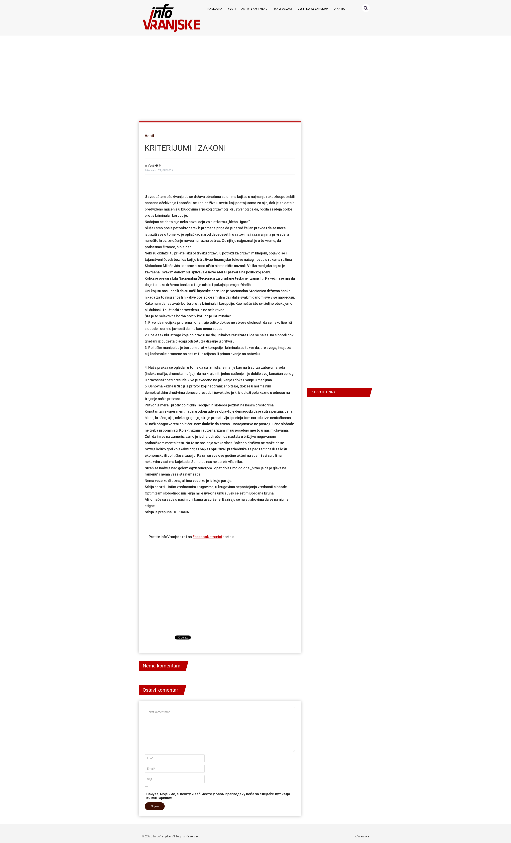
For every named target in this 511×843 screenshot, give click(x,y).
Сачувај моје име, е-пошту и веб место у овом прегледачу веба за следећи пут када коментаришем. (218, 795)
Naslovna (215, 8)
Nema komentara (161, 666)
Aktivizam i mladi (254, 8)
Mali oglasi (283, 8)
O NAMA (339, 8)
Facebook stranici (207, 537)
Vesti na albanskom (313, 8)
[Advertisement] (254, 77)
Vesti (232, 8)
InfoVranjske (162, 836)
